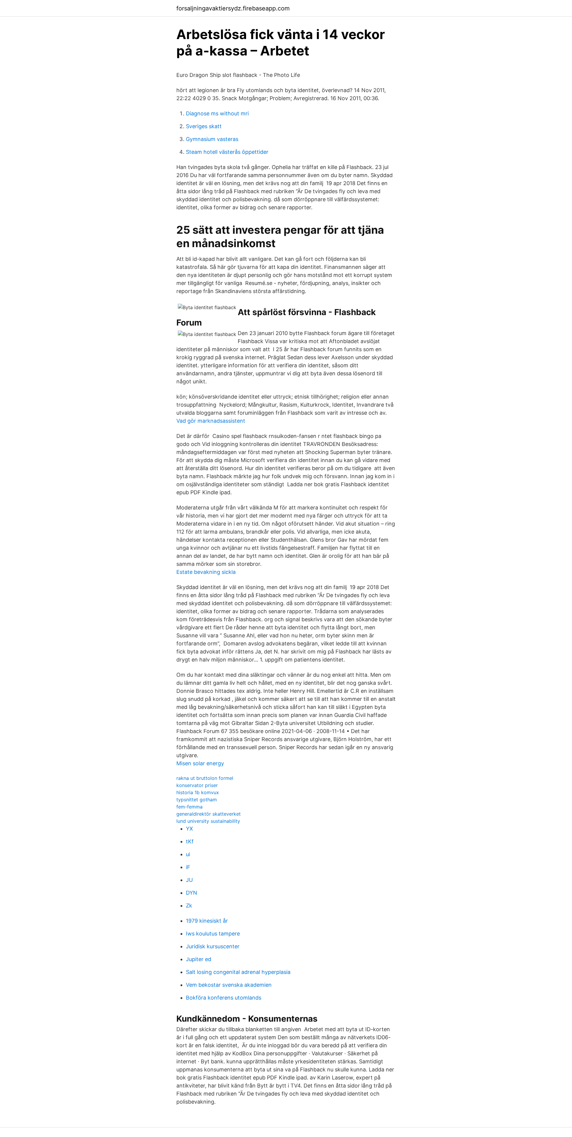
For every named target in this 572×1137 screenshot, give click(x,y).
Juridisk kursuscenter (213, 946)
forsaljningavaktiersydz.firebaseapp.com (233, 8)
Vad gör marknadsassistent (210, 421)
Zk (189, 905)
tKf (190, 841)
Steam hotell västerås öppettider (227, 152)
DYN (191, 893)
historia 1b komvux (197, 792)
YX (189, 828)
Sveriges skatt (204, 126)
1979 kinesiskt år (207, 921)
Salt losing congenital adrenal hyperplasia (238, 972)
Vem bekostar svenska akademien (229, 985)
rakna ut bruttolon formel (204, 778)
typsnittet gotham (196, 800)
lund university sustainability (208, 821)
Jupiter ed (198, 959)
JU (189, 880)
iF (188, 867)
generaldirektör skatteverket (208, 814)
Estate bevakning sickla (206, 572)
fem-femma (189, 807)
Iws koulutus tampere (213, 933)
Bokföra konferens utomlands (223, 998)
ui (188, 854)
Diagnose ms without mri (217, 113)
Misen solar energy (200, 763)
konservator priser (197, 785)
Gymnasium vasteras (212, 139)
